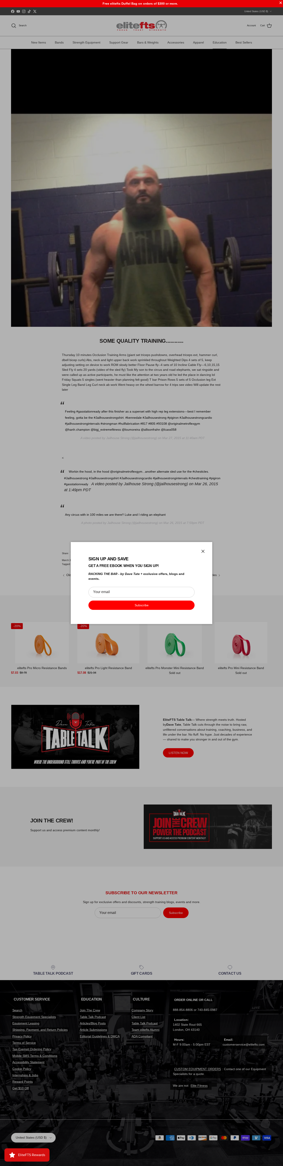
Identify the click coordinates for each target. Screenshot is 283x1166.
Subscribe (142, 605)
